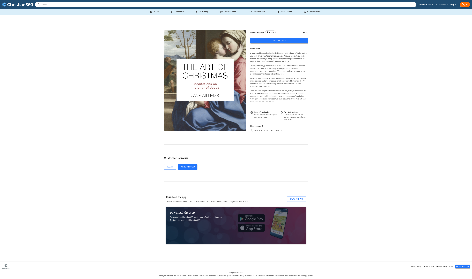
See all (170, 167)
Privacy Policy (416, 266)
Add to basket (279, 41)
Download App (296, 199)
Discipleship (202, 12)
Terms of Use (428, 266)
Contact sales (261, 130)
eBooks (154, 12)
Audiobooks (177, 12)
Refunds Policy (441, 266)
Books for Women (256, 12)
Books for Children (313, 12)
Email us (278, 130)
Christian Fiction (228, 12)
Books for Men (284, 12)
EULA (451, 266)
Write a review (188, 167)
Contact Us (462, 266)
